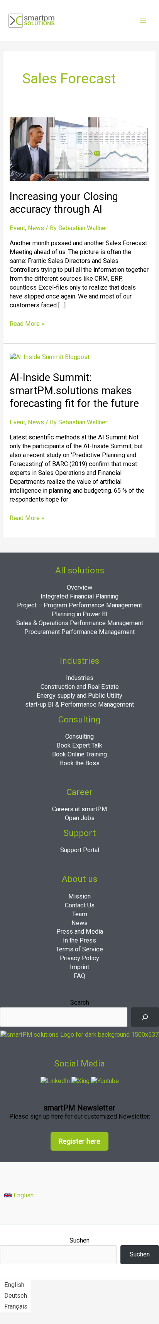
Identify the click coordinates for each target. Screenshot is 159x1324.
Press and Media (79, 931)
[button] (19, 1195)
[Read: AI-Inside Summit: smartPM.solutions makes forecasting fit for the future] (50, 357)
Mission (79, 896)
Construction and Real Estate (80, 686)
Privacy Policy (79, 958)
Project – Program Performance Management (79, 605)
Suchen (79, 1240)
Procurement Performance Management (79, 632)
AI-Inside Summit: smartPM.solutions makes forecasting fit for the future (74, 390)
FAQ (79, 976)
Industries (79, 677)
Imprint (79, 967)
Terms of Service (79, 949)
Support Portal (79, 850)
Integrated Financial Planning (79, 596)
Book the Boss (80, 763)
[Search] (145, 1017)
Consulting (79, 736)
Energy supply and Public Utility (79, 695)
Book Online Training (79, 754)
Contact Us (80, 905)
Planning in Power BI (80, 614)
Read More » (27, 323)
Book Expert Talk (79, 745)
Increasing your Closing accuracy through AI (64, 203)
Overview (79, 587)
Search (79, 1002)
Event (17, 228)
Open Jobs (80, 818)
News (36, 228)
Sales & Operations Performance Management (79, 623)
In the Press (79, 940)
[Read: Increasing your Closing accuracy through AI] (79, 148)
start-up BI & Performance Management (79, 704)
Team (79, 914)
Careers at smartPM (79, 809)
